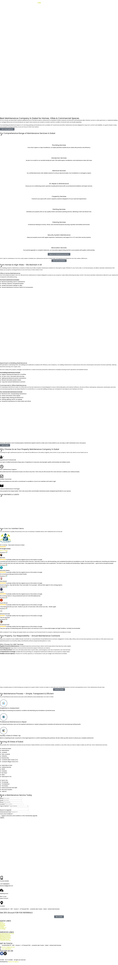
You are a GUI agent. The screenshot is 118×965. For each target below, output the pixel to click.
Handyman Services (59, 158)
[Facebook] (1, 953)
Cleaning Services (59, 222)
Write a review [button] (4, 550)
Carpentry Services (59, 196)
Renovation (61, 3)
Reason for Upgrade (5, 810)
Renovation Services (59, 248)
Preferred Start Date (6, 812)
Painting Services (59, 209)
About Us (2, 923)
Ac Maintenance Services (7, 933)
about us (45, 3)
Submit (2, 817)
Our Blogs (2, 929)
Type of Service (4, 806)
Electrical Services (59, 171)
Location (3, 804)
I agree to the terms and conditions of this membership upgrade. (19, 815)
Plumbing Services (59, 145)
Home (39, 3)
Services (52, 3)
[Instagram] (5, 953)
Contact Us (76, 3)
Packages (2, 925)
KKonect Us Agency (13, 961)
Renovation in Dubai (5, 938)
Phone (2, 802)
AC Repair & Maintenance (59, 184)
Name (2, 798)
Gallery (69, 3)
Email (2, 800)
